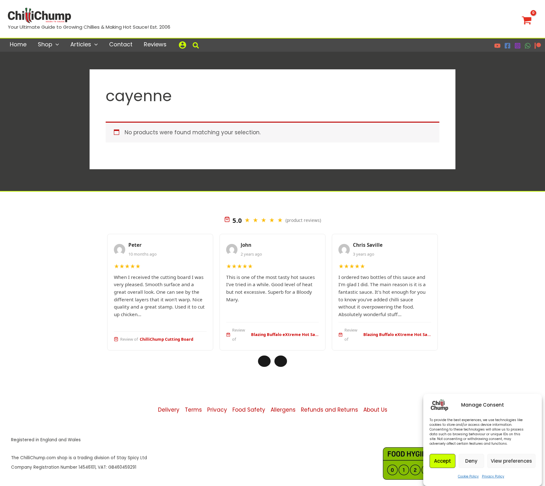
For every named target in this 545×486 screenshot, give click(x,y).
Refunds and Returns (329, 410)
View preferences (511, 461)
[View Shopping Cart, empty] (526, 19)
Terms (193, 410)
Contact (120, 44)
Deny (471, 461)
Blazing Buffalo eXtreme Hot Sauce (285, 334)
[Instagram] (517, 46)
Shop (45, 44)
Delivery (168, 410)
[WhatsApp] (527, 46)
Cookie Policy (468, 476)
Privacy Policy (493, 476)
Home (18, 44)
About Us (375, 410)
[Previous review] (264, 361)
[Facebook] (507, 46)
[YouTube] (497, 46)
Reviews (155, 44)
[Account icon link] (182, 45)
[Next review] (280, 361)
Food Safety (248, 410)
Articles (80, 44)
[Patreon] (538, 46)
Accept (442, 461)
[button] (55, 44)
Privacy (217, 410)
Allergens (283, 410)
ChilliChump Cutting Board (166, 339)
